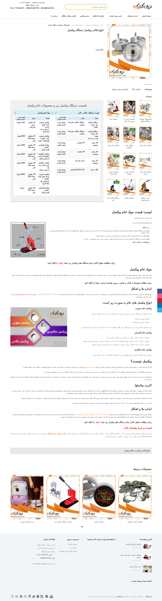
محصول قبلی (16, 25)
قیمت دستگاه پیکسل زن (63, 522)
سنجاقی (127, 403)
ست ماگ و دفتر (135, 567)
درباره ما (74, 548)
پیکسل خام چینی (113, 145)
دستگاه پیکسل (129, 198)
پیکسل (118, 372)
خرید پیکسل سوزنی (27, 522)
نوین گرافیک (143, 403)
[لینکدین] (83, 49)
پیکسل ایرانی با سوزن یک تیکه (129, 120)
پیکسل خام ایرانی (145, 145)
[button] (56, 112)
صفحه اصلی (72, 544)
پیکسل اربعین (99, 522)
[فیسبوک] (92, 49)
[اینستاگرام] (89, 49)
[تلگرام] (80, 49)
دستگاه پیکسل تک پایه (113, 199)
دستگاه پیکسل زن (77, 25)
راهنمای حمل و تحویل (120, 89)
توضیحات (148, 89)
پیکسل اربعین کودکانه (133, 544)
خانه (102, 25)
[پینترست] (86, 49)
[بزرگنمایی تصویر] (147, 75)
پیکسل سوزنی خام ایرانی (113, 173)
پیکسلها (135, 377)
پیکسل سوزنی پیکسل (129, 173)
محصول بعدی (11, 25)
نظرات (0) (136, 89)
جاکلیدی (117, 403)
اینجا (61, 263)
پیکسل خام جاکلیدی (129, 146)
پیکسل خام (113, 119)
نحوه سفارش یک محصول (68, 551)
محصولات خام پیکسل (92, 25)
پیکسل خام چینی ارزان (145, 173)
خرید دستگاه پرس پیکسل (145, 199)
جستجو (75, 6)
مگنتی (122, 403)
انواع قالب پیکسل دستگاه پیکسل (145, 120)
